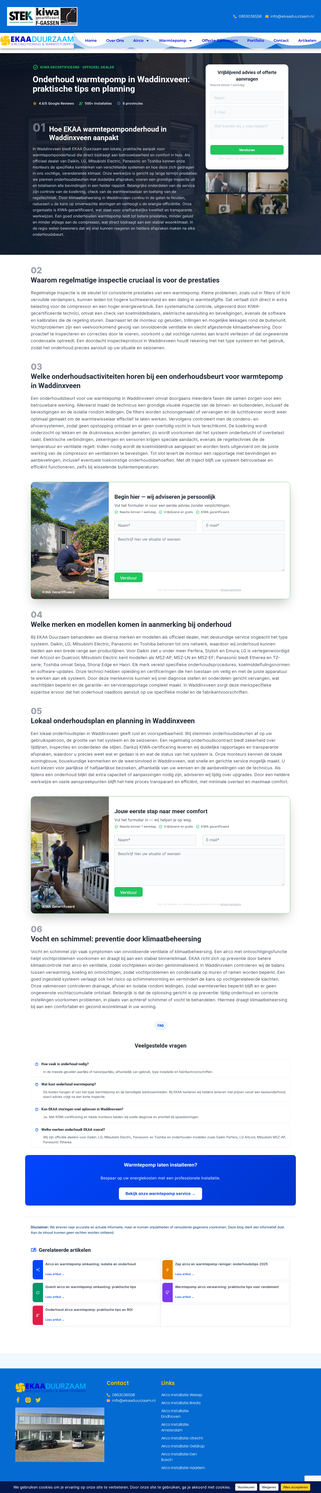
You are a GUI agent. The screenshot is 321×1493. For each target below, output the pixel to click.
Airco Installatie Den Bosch (179, 1456)
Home (91, 40)
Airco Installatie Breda (180, 1403)
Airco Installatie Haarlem (183, 1467)
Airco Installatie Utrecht (182, 1438)
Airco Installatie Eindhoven (175, 1413)
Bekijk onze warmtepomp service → (160, 1193)
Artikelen (307, 40)
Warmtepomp (172, 40)
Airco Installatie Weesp (181, 1395)
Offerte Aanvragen (220, 40)
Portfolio (255, 40)
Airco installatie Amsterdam (175, 1427)
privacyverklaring (230, 589)
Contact (281, 40)
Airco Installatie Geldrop (183, 1446)
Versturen (247, 150)
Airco (138, 40)
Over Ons (115, 40)
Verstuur (128, 577)
